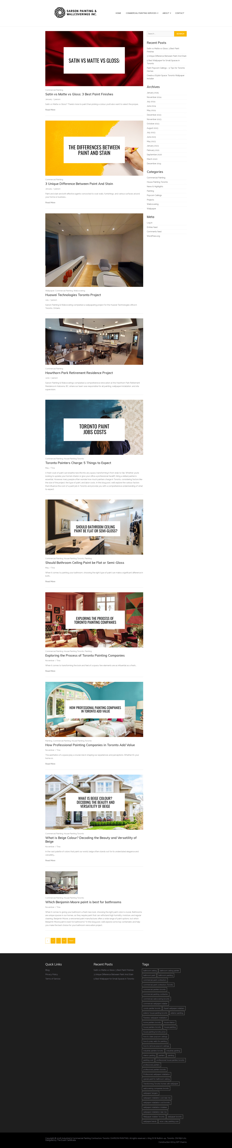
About (166, 13)
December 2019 (154, 163)
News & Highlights (155, 186)
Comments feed (154, 231)
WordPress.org (153, 236)
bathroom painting (165, 975)
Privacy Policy (51, 974)
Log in (149, 223)
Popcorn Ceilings (154, 195)
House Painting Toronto (74, 459)
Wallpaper (49, 291)
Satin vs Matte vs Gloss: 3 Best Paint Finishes (79, 94)
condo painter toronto (152, 1008)
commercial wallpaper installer (155, 1004)
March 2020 (152, 159)
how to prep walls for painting (155, 1041)
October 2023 (153, 124)
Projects (150, 200)
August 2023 (152, 128)
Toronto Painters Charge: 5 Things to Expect (78, 463)
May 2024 (151, 110)
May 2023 (151, 141)
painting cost (148, 1060)
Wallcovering (79, 291)
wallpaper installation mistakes (155, 1107)
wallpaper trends (149, 1121)
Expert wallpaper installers (174, 1008)
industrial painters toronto (153, 1051)
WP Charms (181, 1142)
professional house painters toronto (170, 1060)
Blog (47, 970)
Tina (53, 468)
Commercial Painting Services (141, 13)
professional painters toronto (154, 1070)
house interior (169, 1022)
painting (171, 1055)
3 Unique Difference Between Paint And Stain (79, 184)
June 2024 (151, 106)
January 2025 (153, 93)
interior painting (149, 1055)
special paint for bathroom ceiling (156, 1079)
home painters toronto (152, 1022)
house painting (170, 1027)
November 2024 (154, 97)
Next (71, 941)
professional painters (151, 1065)
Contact (179, 13)
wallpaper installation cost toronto (156, 1103)
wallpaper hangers (150, 1093)
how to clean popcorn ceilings (155, 1037)
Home (118, 13)
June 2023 (151, 137)
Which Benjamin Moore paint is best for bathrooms (83, 902)
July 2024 (151, 101)
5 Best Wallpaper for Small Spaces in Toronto (114, 979)
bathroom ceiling (150, 971)
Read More (50, 110)
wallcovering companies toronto (156, 1088)
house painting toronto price (154, 1032)
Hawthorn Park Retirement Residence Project (79, 373)
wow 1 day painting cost (169, 1121)
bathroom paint (149, 975)
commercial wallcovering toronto (156, 999)
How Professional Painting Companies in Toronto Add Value (90, 745)
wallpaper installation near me (155, 1112)
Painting (88, 558)
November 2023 (154, 119)
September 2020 (154, 154)
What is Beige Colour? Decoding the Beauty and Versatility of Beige (91, 840)
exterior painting (177, 1013)
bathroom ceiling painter (169, 971)
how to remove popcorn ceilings (156, 1046)
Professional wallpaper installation (156, 1074)
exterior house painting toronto (155, 1013)
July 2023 (151, 132)
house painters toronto (152, 1027)
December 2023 (154, 115)
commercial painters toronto (154, 989)
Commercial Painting (54, 90)
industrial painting (173, 1051)
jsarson (57, 99)
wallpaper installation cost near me (156, 1098)
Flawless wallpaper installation (155, 1018)
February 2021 (153, 150)
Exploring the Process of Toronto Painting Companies (85, 655)
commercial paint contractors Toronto (158, 985)
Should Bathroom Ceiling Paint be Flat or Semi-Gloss (84, 563)
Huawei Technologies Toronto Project (73, 295)
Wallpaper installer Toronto (154, 1117)
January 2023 (153, 146)
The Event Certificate (66, 1140)
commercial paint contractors (154, 980)
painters (162, 1055)
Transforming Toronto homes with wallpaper (160, 1084)
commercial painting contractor (155, 994)
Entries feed (152, 227)
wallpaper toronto (175, 1117)
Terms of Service (52, 979)
